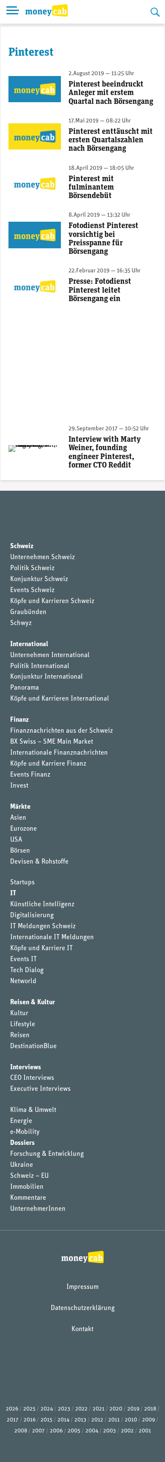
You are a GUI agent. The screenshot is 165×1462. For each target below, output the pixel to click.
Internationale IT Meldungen (52, 937)
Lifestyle (22, 1024)
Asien (18, 818)
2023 (64, 1409)
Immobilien (27, 1187)
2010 (131, 1420)
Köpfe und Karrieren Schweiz (52, 601)
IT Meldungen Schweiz (43, 926)
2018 (150, 1409)
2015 (46, 1420)
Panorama (24, 688)
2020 (116, 1409)
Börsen (20, 851)
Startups (22, 882)
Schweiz (21, 546)
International (29, 644)
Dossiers (22, 1143)
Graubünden (28, 612)
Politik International (39, 666)
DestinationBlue (33, 1046)
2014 (63, 1420)
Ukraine (21, 1165)
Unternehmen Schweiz (42, 557)
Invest (19, 786)
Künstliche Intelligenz (42, 904)
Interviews (25, 1067)
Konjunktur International (46, 677)
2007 (38, 1431)
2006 (56, 1431)
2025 (29, 1409)
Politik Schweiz (32, 568)
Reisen (20, 1035)
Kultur (19, 1013)
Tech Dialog (27, 970)
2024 (47, 1409)
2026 (12, 1409)
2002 (127, 1431)
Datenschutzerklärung (83, 1308)
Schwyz (21, 623)
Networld (23, 981)
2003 (109, 1431)
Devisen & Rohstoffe (39, 862)
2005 (74, 1431)
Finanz (19, 720)
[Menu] (12, 12)
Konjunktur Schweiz (39, 579)
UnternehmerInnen (38, 1209)
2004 (91, 1431)
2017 (13, 1420)
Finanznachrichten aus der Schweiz (61, 731)
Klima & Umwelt (33, 1110)
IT (13, 893)
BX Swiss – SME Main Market (51, 742)
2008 (20, 1431)
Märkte (20, 807)
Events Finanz (30, 775)
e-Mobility (25, 1132)
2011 (114, 1420)
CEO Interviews (32, 1078)
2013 (80, 1420)
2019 (133, 1409)
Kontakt (83, 1329)
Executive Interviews (40, 1089)
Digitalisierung (32, 915)
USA (16, 840)
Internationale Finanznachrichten (59, 753)
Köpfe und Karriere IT (41, 948)
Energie (21, 1121)
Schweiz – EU (29, 1176)
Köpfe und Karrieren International (59, 699)
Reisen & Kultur (32, 1002)
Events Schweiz (32, 590)
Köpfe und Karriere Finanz (48, 764)
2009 (148, 1420)
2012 (97, 1420)
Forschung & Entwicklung (47, 1154)
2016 (30, 1420)
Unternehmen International (50, 655)
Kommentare (28, 1198)
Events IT (23, 959)
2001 (145, 1431)
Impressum (82, 1287)
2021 (98, 1409)
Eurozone (23, 829)
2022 (81, 1409)
